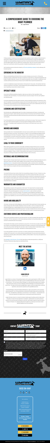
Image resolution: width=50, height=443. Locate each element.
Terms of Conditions (31, 441)
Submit (25, 358)
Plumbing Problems (9, 30)
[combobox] (35, 335)
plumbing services (8, 162)
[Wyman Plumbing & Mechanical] (25, 3)
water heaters (26, 190)
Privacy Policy (31, 348)
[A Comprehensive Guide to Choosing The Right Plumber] (25, 44)
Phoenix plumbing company (30, 67)
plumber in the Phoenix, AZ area (13, 239)
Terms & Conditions (38, 348)
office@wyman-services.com (23, 348)
